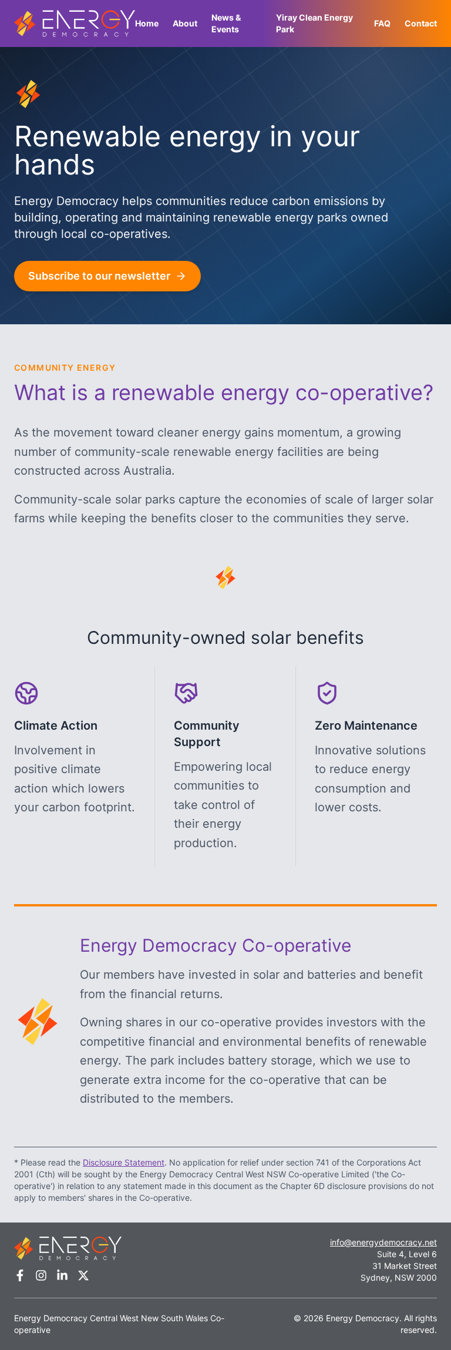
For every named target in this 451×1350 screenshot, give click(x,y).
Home (147, 23)
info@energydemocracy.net (383, 1242)
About (185, 23)
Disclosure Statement (123, 1162)
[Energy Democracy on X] (83, 1275)
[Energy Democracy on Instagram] (41, 1275)
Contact (421, 23)
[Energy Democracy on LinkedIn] (62, 1275)
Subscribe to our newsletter (99, 276)
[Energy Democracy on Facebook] (20, 1275)
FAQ (382, 23)
